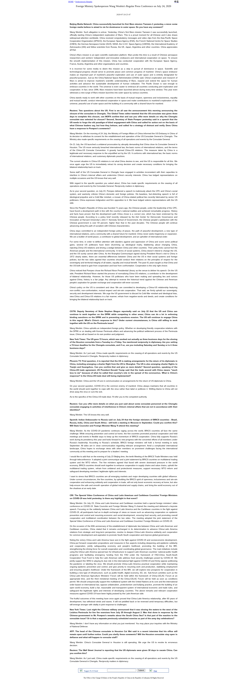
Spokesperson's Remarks (83, 2)
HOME (70, 2)
